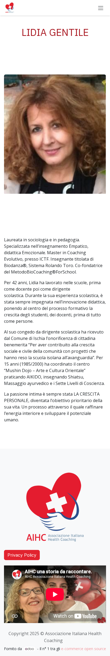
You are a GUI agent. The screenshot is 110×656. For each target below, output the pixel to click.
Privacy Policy (21, 555)
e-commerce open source (83, 648)
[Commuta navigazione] (100, 7)
